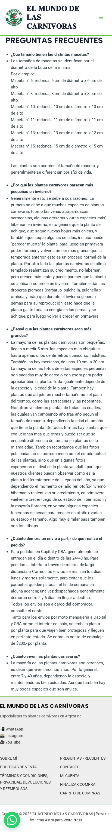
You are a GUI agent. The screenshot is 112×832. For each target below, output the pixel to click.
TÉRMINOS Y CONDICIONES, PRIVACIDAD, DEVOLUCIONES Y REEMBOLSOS (25, 782)
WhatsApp (14, 729)
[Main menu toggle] (101, 17)
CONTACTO (70, 767)
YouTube (12, 742)
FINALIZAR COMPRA (77, 784)
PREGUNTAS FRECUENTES (82, 758)
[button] (12, 820)
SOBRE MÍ (8, 758)
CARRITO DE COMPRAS (80, 793)
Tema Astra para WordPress (58, 820)
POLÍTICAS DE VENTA (18, 767)
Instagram (14, 735)
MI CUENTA (69, 775)
